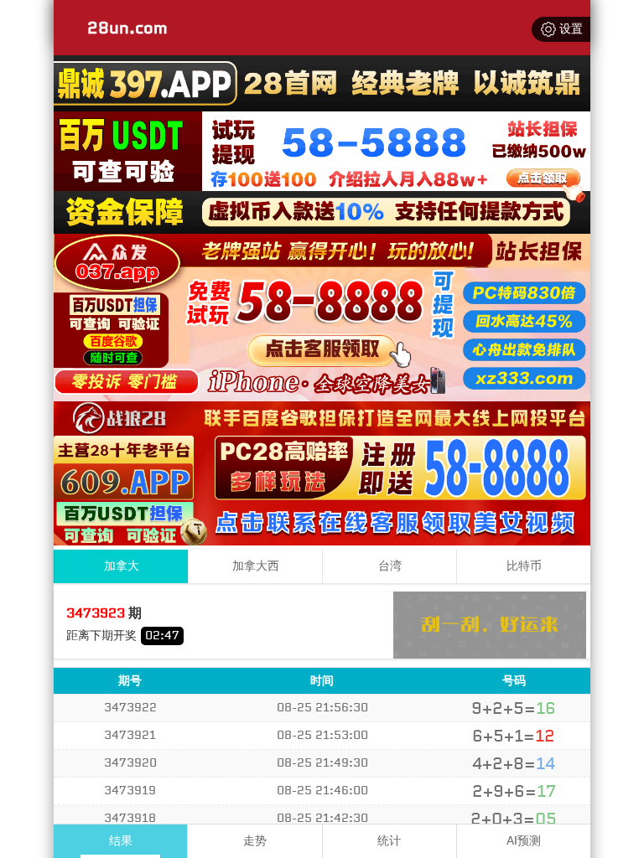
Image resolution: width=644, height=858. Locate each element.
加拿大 (121, 566)
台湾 (390, 566)
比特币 (524, 566)
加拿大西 (255, 566)
